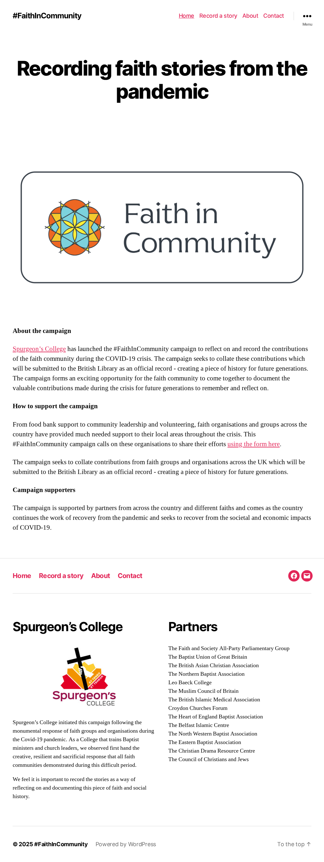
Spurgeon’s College (39, 349)
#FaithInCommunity (47, 16)
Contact (273, 15)
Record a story (218, 15)
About (250, 15)
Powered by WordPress (126, 844)
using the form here (253, 444)
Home (186, 15)
